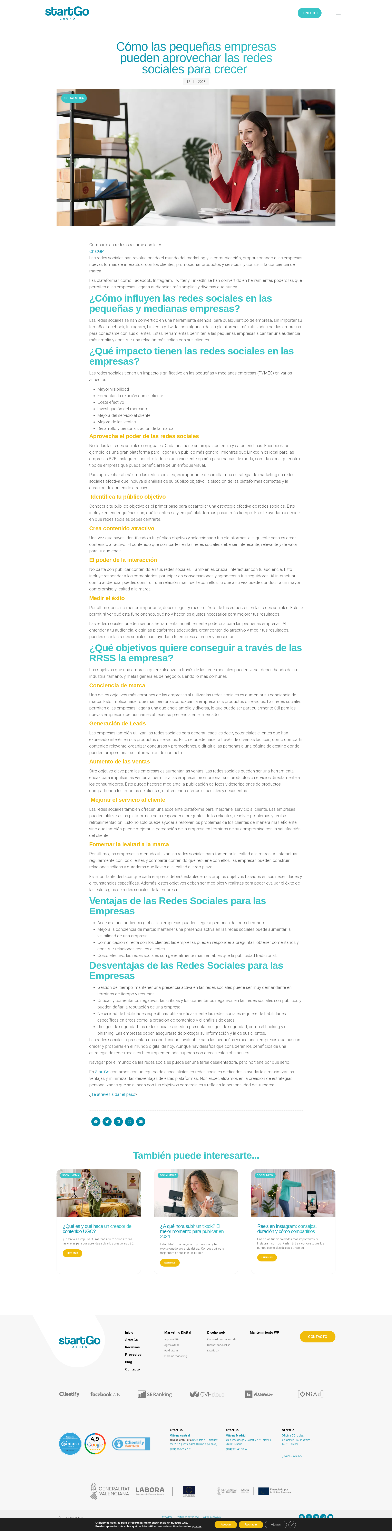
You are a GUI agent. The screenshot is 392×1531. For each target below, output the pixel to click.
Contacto (132, 1369)
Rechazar (251, 1525)
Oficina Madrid (236, 1435)
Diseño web (216, 1332)
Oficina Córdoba (293, 1435)
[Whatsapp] (323, 1517)
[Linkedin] (316, 1517)
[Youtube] (330, 1517)
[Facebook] (302, 1517)
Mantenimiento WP (264, 1332)
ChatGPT (97, 251)
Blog (128, 1362)
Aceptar (226, 1525)
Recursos (132, 1347)
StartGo (102, 1071)
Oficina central (180, 1435)
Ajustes (276, 1525)
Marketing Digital (177, 1332)
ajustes (197, 1526)
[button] (340, 13)
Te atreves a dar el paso (113, 1094)
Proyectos (133, 1355)
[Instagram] (309, 1517)
